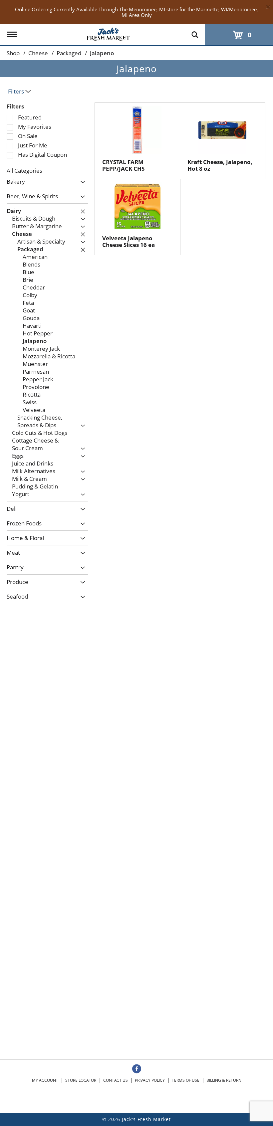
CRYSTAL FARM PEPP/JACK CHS (123, 165)
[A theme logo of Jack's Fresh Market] (108, 33)
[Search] (194, 31)
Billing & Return (223, 1080)
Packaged (69, 53)
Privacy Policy (150, 1080)
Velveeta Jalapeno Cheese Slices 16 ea (128, 241)
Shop (13, 53)
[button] (81, 182)
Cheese (38, 53)
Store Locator (80, 1080)
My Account (45, 1080)
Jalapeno (102, 53)
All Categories (24, 170)
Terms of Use (185, 1080)
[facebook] (136, 1069)
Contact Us (115, 1080)
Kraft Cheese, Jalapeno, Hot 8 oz (219, 165)
